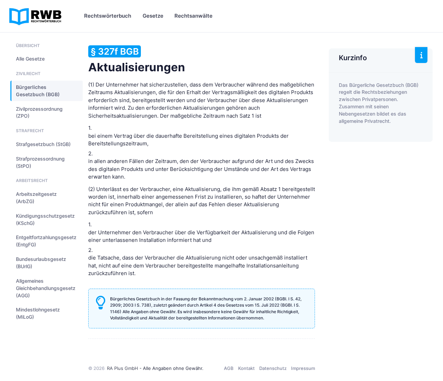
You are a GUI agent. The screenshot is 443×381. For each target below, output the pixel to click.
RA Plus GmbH (122, 368)
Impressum (303, 368)
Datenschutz (273, 368)
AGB (229, 368)
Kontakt (246, 368)
